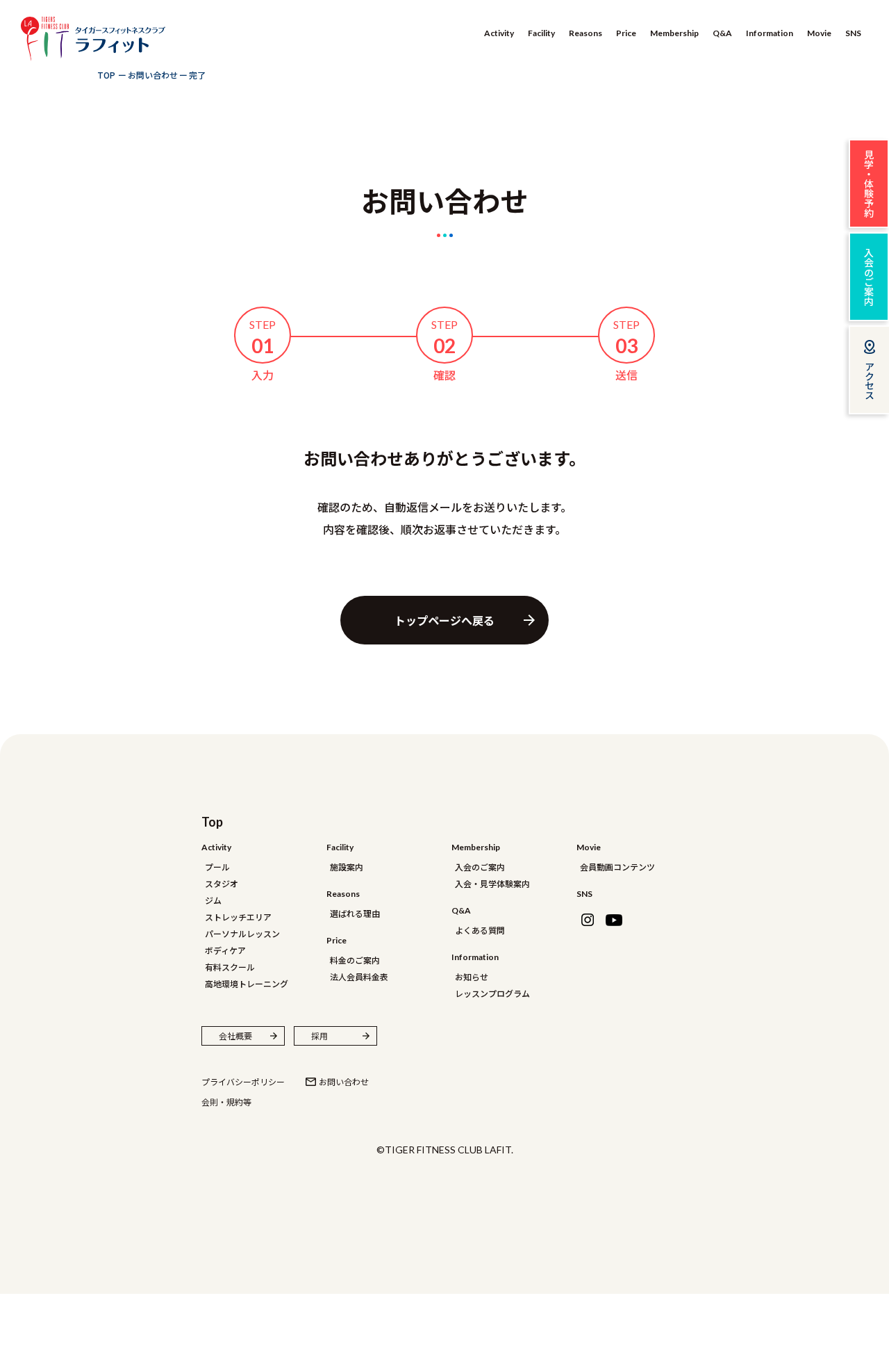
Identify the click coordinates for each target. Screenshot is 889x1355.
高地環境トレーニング (246, 983)
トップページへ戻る (444, 620)
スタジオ (221, 883)
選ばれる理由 (355, 913)
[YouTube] (614, 920)
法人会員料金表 (359, 976)
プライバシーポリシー (243, 1081)
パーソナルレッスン (242, 933)
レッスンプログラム (492, 993)
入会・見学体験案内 (492, 883)
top (212, 821)
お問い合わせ (344, 1081)
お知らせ (471, 976)
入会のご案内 (480, 867)
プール (217, 867)
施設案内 (346, 867)
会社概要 (235, 1035)
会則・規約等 (226, 1101)
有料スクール (230, 967)
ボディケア (225, 950)
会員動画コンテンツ (617, 867)
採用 (319, 1035)
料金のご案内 (355, 960)
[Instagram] (587, 920)
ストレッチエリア (238, 917)
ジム (213, 900)
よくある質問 (480, 930)
